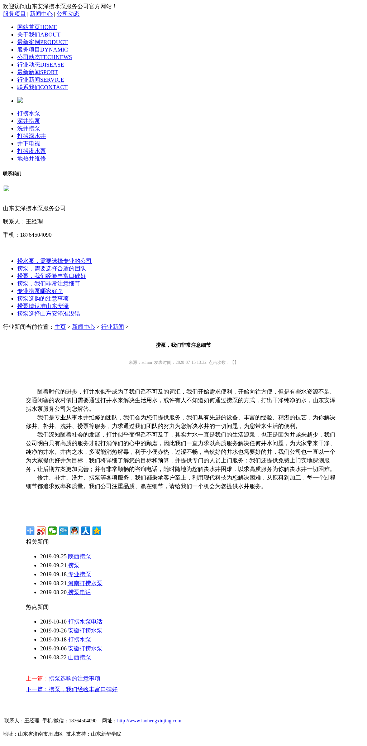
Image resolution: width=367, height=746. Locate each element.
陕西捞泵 (79, 556)
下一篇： (37, 689)
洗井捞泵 (28, 128)
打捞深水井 (31, 136)
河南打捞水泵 (85, 583)
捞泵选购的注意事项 (43, 298)
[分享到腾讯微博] (63, 530)
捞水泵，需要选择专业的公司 (54, 261)
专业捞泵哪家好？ (40, 291)
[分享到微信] (52, 530)
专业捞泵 (79, 574)
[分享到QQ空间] (96, 530)
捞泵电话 (79, 592)
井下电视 (28, 143)
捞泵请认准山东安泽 (43, 306)
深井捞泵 (28, 121)
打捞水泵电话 (85, 622)
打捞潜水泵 (31, 151)
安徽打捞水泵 (85, 630)
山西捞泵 (79, 657)
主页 (60, 327)
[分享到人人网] (85, 530)
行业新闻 (112, 327)
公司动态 (68, 14)
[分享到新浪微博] (41, 530)
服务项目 (14, 14)
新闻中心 (41, 14)
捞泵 (73, 565)
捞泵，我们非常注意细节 (48, 283)
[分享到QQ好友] (74, 530)
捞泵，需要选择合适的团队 (51, 268)
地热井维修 (31, 158)
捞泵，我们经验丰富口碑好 (51, 276)
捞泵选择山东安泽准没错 (48, 314)
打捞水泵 (28, 113)
